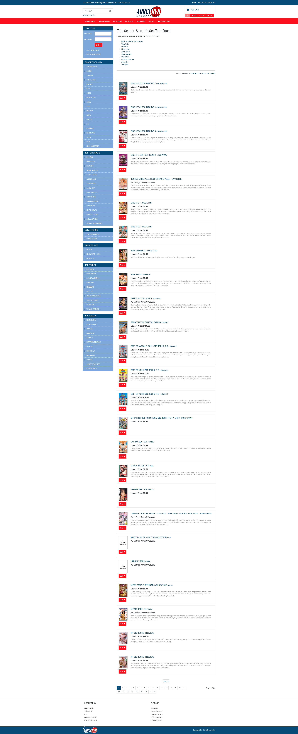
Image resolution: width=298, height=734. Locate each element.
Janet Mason (91, 179)
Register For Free (93, 51)
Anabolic (173, 346)
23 (141, 692)
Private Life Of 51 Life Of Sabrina (146, 322)
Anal (88, 106)
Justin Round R (126, 54)
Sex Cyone (124, 64)
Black (88, 115)
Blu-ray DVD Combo (93, 254)
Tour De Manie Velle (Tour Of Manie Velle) (151, 179)
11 (157, 688)
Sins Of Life (136, 274)
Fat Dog (151, 490)
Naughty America (93, 278)
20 (128, 692)
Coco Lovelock (91, 192)
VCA (169, 537)
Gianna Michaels (92, 201)
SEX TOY (202, 15)
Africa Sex (124, 62)
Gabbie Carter (91, 175)
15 (175, 688)
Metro (170, 585)
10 (152, 688)
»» (154, 692)
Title (199, 73)
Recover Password (93, 54)
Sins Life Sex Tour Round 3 (143, 107)
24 (146, 692)
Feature (89, 84)
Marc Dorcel (177, 179)
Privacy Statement (156, 717)
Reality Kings (91, 274)
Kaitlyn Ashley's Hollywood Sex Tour (149, 537)
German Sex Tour (139, 489)
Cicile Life (124, 47)
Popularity (194, 73)
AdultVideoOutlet (93, 364)
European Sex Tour (140, 465)
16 (180, 688)
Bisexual (89, 111)
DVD (187, 15)
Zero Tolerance (92, 300)
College (89, 120)
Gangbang (90, 128)
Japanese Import (205, 514)
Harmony (157, 298)
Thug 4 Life (125, 44)
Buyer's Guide (89, 708)
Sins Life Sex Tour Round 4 (143, 131)
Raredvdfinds (91, 369)
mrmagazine (91, 320)
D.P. (87, 124)
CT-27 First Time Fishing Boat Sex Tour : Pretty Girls (155, 418)
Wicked (151, 442)
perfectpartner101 (93, 342)
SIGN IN (98, 45)
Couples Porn (91, 239)
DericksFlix (90, 351)
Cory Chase (90, 206)
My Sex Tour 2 (137, 633)
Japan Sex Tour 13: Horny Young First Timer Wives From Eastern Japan (164, 513)
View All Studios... (93, 309)
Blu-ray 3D (90, 258)
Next (165, 681)
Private (165, 322)
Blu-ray (89, 250)
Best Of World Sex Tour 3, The (145, 394)
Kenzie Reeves (91, 210)
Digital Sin (90, 305)
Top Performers (104, 21)
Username (88, 34)
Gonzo (88, 93)
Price (204, 73)
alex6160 (89, 338)
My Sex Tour (137, 609)
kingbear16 (90, 355)
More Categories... (93, 146)
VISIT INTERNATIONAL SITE (206, 2)
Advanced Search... (89, 15)
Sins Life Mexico (138, 250)
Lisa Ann (89, 157)
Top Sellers (129, 21)
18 (119, 692)
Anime (88, 102)
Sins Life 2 (136, 226)
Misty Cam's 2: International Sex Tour (149, 585)
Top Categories (89, 21)
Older (88, 137)
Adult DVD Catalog (90, 717)
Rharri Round (125, 49)
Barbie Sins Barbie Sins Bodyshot (132, 41)
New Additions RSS (90, 720)
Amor (148, 561)
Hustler (89, 291)
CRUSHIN (89, 360)
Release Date (211, 73)
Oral (88, 142)
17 (184, 688)
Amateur (89, 75)
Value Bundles (91, 67)
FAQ (85, 714)
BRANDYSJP (90, 333)
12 (162, 688)
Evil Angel (90, 269)
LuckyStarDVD (91, 324)
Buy (122, 98)
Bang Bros (90, 283)
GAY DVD (193, 15)
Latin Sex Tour (138, 561)
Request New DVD (157, 714)
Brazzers (90, 287)
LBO (151, 466)
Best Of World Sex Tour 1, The (145, 370)
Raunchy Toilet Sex (127, 59)
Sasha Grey (90, 188)
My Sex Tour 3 (137, 657)
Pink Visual (148, 609)
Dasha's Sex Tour (139, 441)
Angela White (91, 184)
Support (151, 21)
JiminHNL (89, 329)
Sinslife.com (162, 83)
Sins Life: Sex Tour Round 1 (144, 155)
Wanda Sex (125, 57)
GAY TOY (210, 15)
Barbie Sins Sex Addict (141, 298)
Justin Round (125, 52)
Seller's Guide (88, 711)
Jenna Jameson (92, 170)
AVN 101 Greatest (92, 234)
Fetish (88, 89)
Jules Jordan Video (93, 296)
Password (88, 39)
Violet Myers (91, 197)
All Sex (89, 71)
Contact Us (154, 708)
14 (171, 688)
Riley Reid (89, 166)
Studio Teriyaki (186, 418)
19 (123, 692)
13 (166, 688)
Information (141, 21)
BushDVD (89, 346)
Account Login (164, 21)
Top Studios (117, 21)
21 (132, 692)
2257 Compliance (156, 720)
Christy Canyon (92, 214)
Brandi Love (90, 161)
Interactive (90, 97)
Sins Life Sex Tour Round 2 (143, 83)
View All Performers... (94, 223)
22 (137, 692)
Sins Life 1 (136, 203)
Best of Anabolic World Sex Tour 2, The (150, 346)
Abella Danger (92, 219)
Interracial (90, 133)
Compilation (90, 80)
